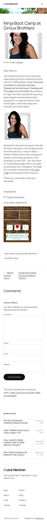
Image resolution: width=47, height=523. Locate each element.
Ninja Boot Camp (11, 258)
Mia (13, 62)
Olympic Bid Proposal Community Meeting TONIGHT (27, 275)
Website (7, 364)
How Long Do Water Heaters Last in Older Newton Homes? (14, 442)
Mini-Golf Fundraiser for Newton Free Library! (15, 453)
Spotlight (19, 62)
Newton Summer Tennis (8, 275)
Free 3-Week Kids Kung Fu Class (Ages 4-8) (17, 431)
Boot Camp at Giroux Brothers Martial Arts (21, 253)
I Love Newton (11, 3)
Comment (8, 314)
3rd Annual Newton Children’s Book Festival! (16, 421)
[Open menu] (41, 4)
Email (6, 354)
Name (6, 343)
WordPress (39, 518)
